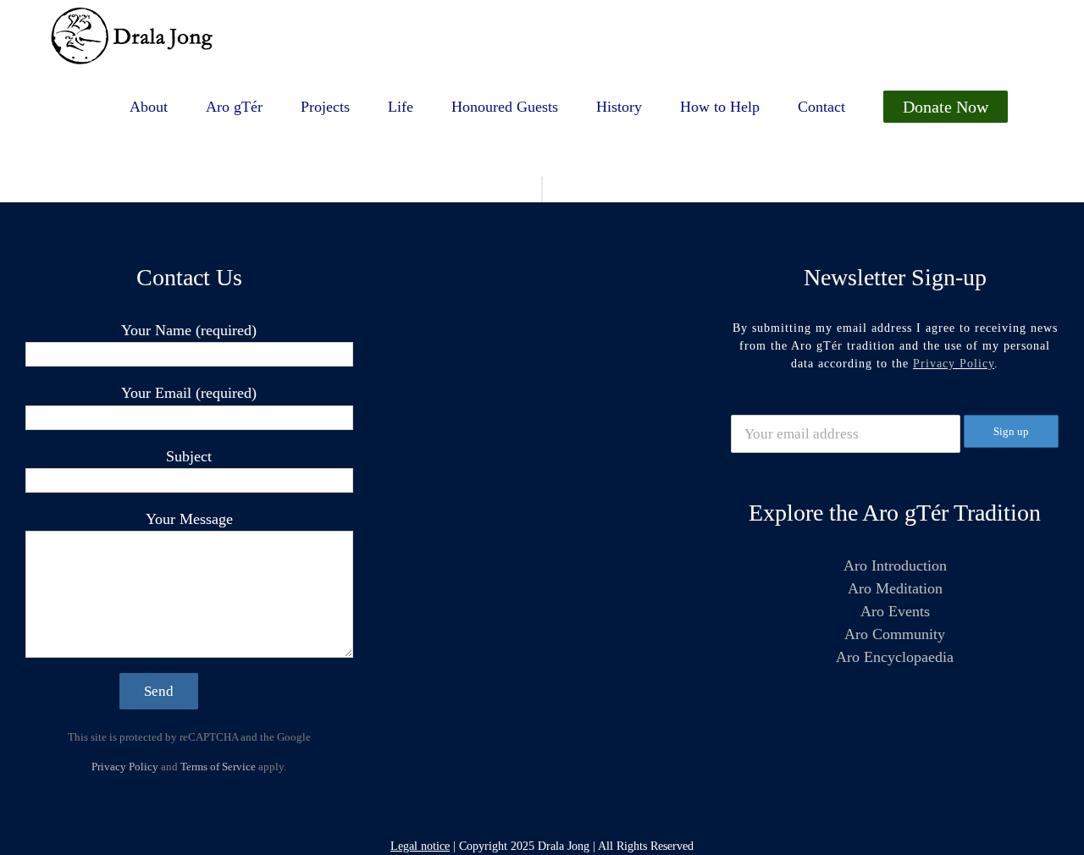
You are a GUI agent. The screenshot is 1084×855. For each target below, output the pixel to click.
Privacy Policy (124, 766)
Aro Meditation (895, 588)
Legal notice (420, 846)
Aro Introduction (895, 565)
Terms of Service (218, 766)
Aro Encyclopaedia (895, 656)
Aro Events (895, 611)
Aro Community (894, 634)
